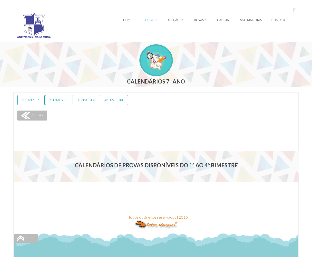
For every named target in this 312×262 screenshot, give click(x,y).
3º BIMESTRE (86, 100)
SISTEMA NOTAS (251, 20)
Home (127, 20)
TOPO (29, 238)
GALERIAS (223, 20)
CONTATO (278, 20)
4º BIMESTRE (114, 100)
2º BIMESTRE (58, 100)
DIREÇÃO (173, 20)
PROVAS (198, 20)
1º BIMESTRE (31, 100)
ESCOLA (148, 20)
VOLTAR (36, 115)
